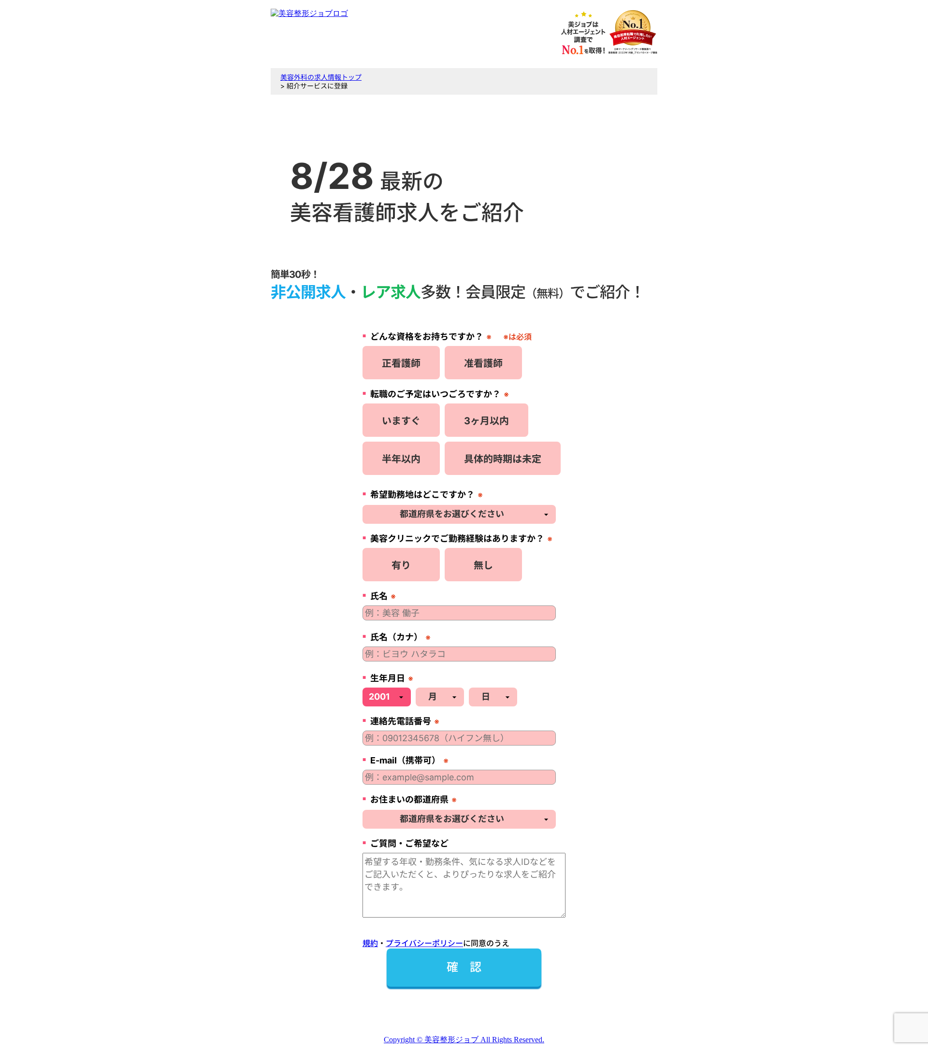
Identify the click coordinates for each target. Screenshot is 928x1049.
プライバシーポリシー (424, 943)
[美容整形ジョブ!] (309, 13)
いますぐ (401, 421)
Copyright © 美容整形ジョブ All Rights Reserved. (464, 1039)
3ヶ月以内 (486, 421)
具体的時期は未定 (502, 459)
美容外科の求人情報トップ (321, 77)
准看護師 (483, 363)
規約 (370, 943)
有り (401, 565)
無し (483, 565)
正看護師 (401, 363)
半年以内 (401, 459)
